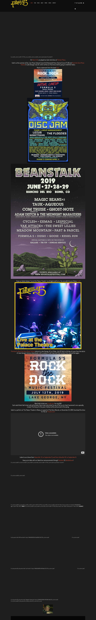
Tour (35, 2)
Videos (49, 2)
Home (32, 2)
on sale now (50, 403)
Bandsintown (69, 460)
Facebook (61, 460)
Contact (54, 2)
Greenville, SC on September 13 (43, 457)
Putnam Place (61, 60)
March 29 (35, 60)
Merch (46, 2)
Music (38, 2)
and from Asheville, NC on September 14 (64, 457)
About (42, 2)
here (57, 68)
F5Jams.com (51, 412)
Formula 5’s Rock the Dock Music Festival (23, 351)
